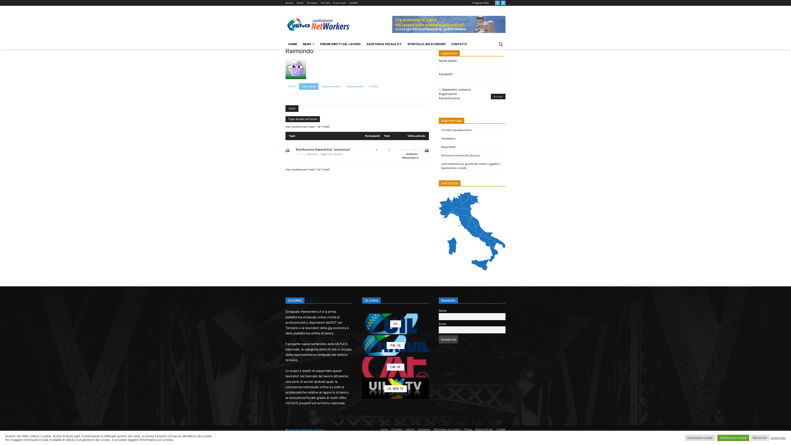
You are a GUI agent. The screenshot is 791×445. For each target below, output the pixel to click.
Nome (443, 310)
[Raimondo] (296, 81)
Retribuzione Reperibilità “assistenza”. (323, 149)
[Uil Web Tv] (395, 388)
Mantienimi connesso (456, 89)
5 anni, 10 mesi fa (410, 150)
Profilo (292, 86)
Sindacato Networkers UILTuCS (306, 430)
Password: (446, 74)
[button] (500, 44)
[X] (503, 3)
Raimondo (300, 51)
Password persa (449, 98)
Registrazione (448, 94)
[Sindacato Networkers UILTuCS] (318, 24)
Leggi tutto (778, 438)
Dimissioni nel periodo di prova (460, 155)
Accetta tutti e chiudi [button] (733, 437)
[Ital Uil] (395, 345)
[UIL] (395, 324)
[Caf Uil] (395, 367)
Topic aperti (309, 86)
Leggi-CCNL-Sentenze (331, 154)
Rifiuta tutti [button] (760, 437)
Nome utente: (448, 61)
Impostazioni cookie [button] (700, 437)
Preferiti (373, 86)
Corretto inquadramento (456, 130)
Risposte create (331, 86)
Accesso (498, 96)
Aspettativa (448, 138)
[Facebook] (497, 3)
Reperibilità (448, 147)
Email (442, 324)
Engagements (354, 86)
